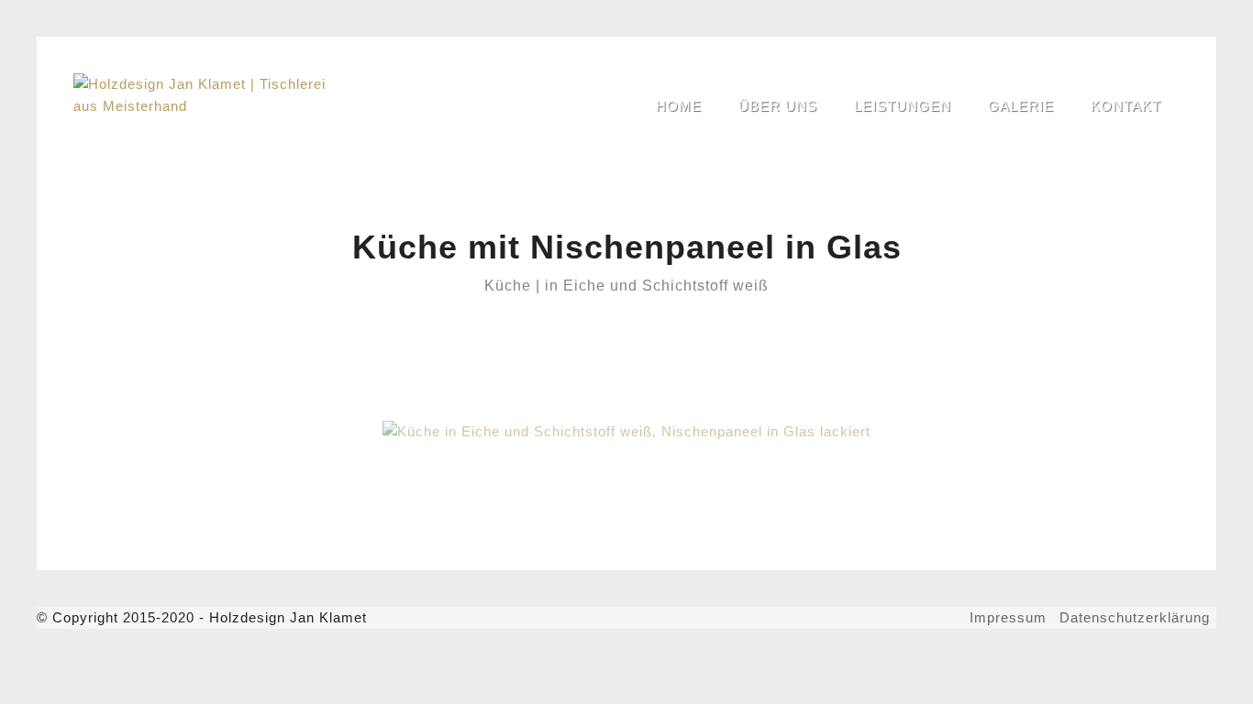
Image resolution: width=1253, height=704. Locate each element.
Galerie (1021, 106)
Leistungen (902, 106)
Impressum (1008, 617)
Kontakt (1126, 106)
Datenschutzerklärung (1134, 617)
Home (679, 106)
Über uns (777, 106)
